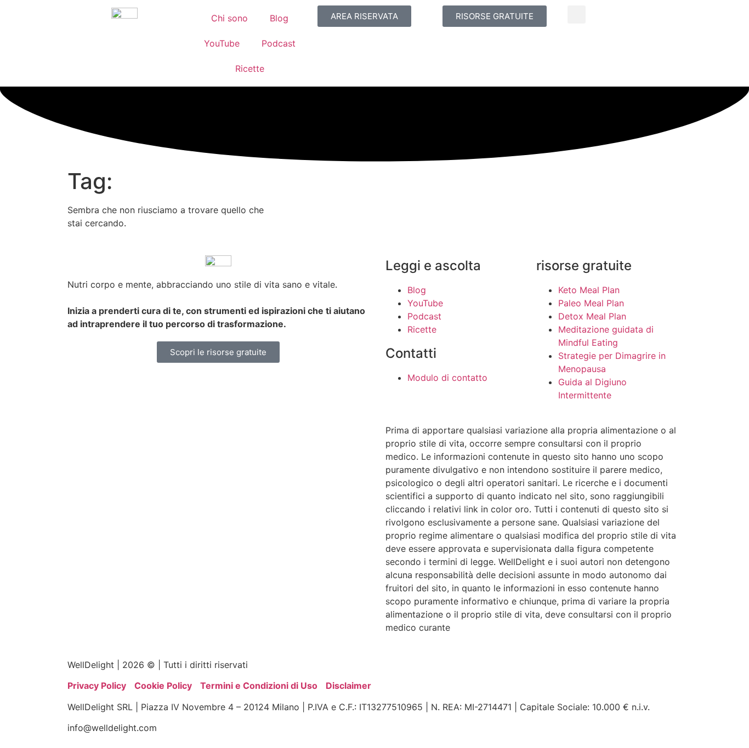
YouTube (222, 43)
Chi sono (229, 18)
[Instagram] (111, 387)
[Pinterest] (201, 387)
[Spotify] (262, 387)
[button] (577, 14)
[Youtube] (81, 387)
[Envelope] (292, 387)
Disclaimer (348, 685)
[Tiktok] (232, 387)
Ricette (249, 68)
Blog (279, 18)
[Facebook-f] (141, 387)
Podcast (279, 43)
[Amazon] (171, 387)
